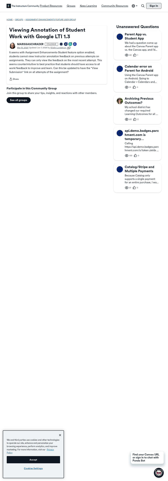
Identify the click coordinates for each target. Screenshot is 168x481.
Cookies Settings (33, 468)
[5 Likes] (75, 44)
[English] (23, 6)
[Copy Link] (69, 47)
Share (14, 79)
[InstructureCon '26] (61, 44)
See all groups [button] (18, 100)
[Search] (143, 6)
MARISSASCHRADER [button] (30, 44)
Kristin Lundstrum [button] (58, 48)
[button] (12, 45)
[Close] (60, 435)
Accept (33, 459)
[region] (33, 454)
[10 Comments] (70, 44)
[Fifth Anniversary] (66, 44)
